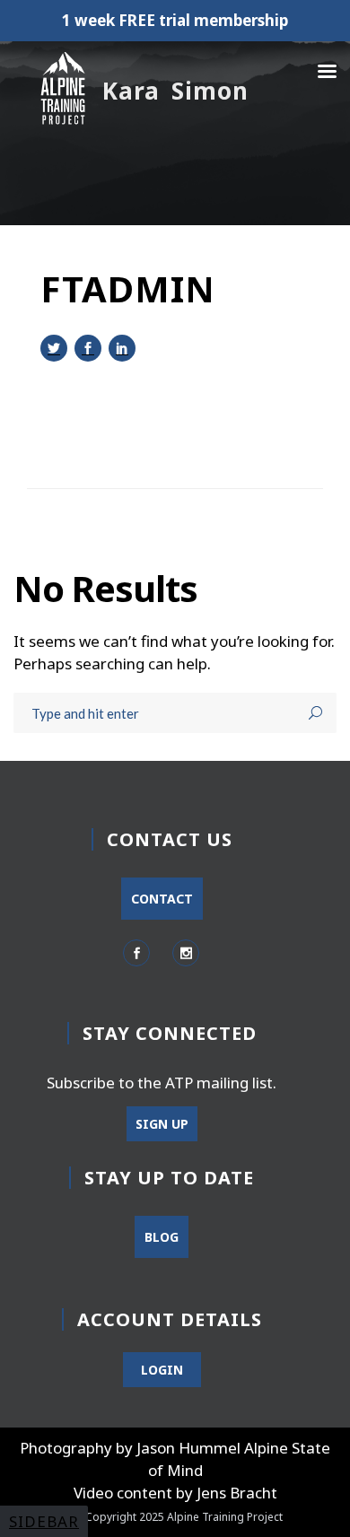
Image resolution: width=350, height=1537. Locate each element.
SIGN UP (162, 1123)
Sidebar (44, 1521)
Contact (162, 898)
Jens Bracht (237, 1492)
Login (162, 1369)
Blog (161, 1236)
